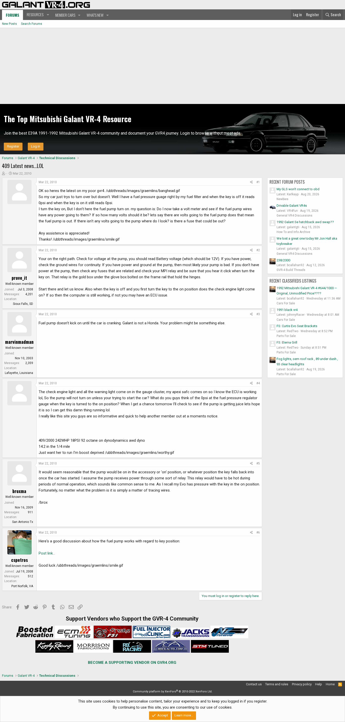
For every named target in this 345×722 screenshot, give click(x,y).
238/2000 (283, 260)
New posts (9, 24)
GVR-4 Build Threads (291, 270)
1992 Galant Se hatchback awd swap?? (305, 222)
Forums (12, 15)
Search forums (31, 24)
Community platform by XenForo (172, 691)
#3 (258, 314)
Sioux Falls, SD (23, 304)
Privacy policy (302, 684)
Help (318, 684)
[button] (37, 14)
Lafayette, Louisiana (19, 373)
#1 (258, 182)
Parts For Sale (286, 336)
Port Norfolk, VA (22, 586)
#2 (258, 250)
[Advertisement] (172, 66)
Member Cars (65, 15)
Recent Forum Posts (287, 182)
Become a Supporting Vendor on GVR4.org (132, 662)
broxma (19, 491)
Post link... (47, 553)
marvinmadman (19, 341)
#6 (258, 532)
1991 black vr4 (287, 310)
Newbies (282, 199)
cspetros (19, 560)
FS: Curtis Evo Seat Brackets (297, 326)
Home (330, 684)
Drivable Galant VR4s (292, 205)
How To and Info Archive (293, 232)
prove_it (19, 277)
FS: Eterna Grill (287, 342)
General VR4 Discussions (294, 215)
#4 (258, 383)
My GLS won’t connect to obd (298, 189)
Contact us (254, 684)
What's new (95, 15)
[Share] (251, 182)
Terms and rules (276, 684)
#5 (258, 463)
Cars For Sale (286, 303)
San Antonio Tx (22, 522)
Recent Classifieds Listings (292, 281)
